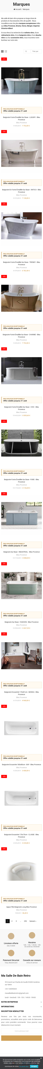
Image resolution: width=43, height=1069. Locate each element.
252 (25, 921)
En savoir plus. (24, 1066)
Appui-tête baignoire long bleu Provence (21, 907)
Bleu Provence (21, 123)
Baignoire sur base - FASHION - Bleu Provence (21, 622)
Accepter (34, 1066)
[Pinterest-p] (21, 1045)
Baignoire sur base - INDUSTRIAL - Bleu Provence (21, 552)
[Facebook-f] (17, 1045)
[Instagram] (26, 1045)
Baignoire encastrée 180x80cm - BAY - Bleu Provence (21, 764)
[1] (21, 1038)
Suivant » (33, 921)
